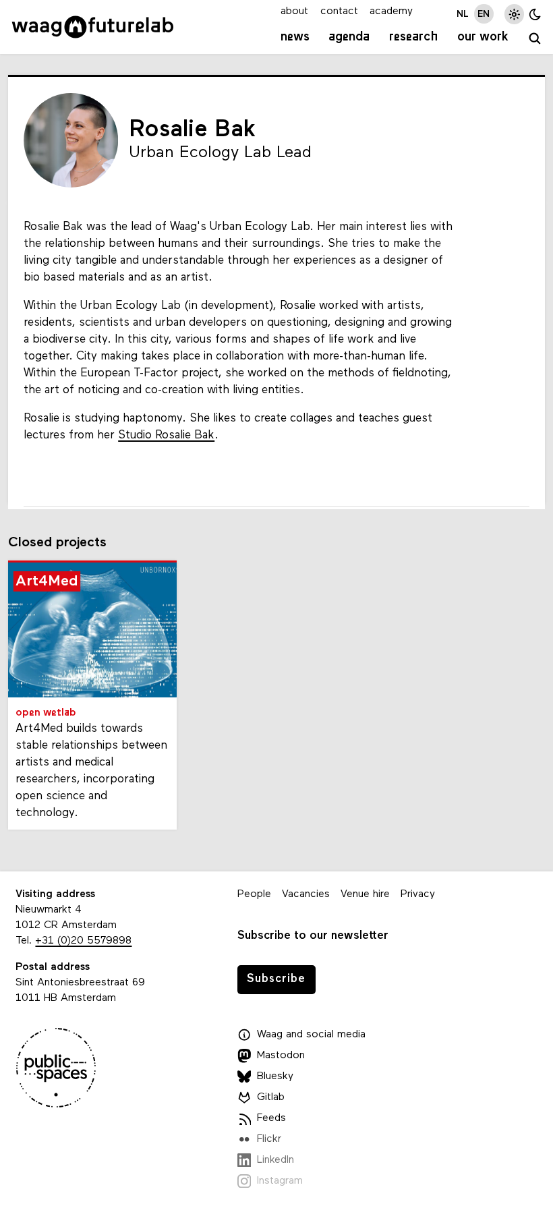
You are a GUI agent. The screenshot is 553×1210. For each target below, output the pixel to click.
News (295, 37)
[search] (535, 39)
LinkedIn (275, 1160)
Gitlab (271, 1097)
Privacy (418, 894)
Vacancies (306, 894)
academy (391, 11)
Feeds (271, 1118)
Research (413, 37)
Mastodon (281, 1055)
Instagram (280, 1181)
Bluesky (275, 1076)
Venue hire (365, 894)
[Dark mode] (535, 14)
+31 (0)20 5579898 (83, 940)
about (294, 11)
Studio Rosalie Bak (166, 435)
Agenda (349, 37)
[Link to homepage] (92, 27)
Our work (482, 37)
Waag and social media (311, 1034)
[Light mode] (514, 14)
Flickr (269, 1139)
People (254, 894)
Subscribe (276, 979)
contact (339, 11)
